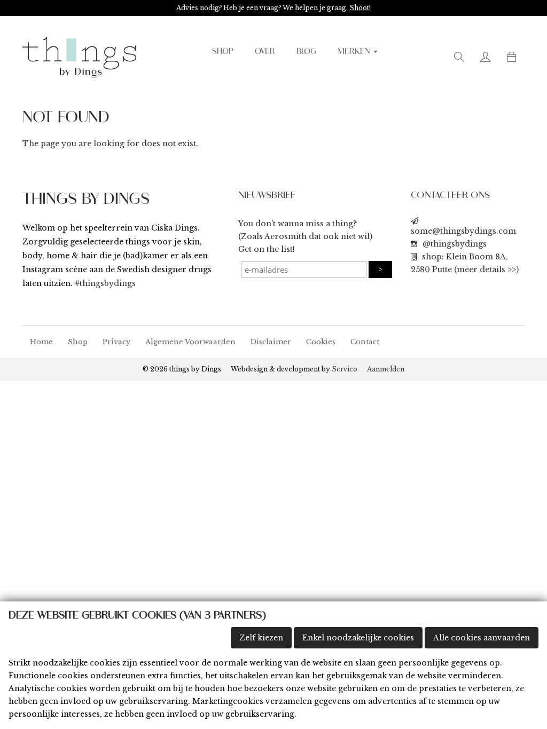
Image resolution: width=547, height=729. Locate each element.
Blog (306, 51)
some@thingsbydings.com (463, 231)
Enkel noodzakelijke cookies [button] (358, 638)
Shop (78, 341)
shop (222, 51)
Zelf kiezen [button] (261, 638)
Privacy (116, 341)
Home (41, 341)
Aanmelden (385, 369)
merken (355, 51)
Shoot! (360, 8)
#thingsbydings (105, 283)
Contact (364, 341)
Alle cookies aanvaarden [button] (481, 638)
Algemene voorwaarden (190, 341)
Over (265, 51)
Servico (344, 369)
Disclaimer (271, 341)
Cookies (320, 341)
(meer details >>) (486, 269)
